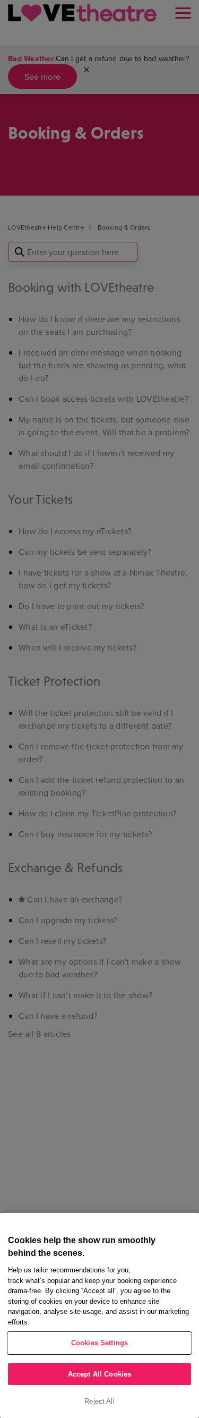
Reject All (99, 1401)
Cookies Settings (99, 1343)
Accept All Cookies (99, 1374)
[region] (99, 1315)
